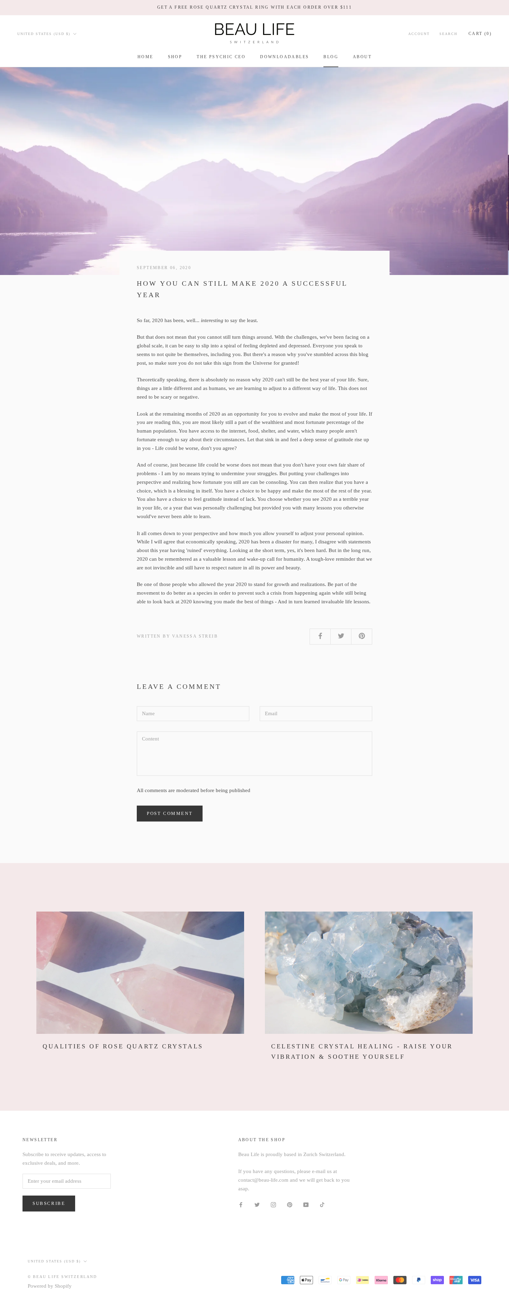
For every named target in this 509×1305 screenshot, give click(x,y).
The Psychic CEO (221, 56)
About (362, 56)
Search (448, 33)
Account (419, 33)
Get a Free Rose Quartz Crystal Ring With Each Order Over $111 (254, 7)
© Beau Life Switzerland (62, 1277)
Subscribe (49, 1203)
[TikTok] (322, 1204)
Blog (330, 56)
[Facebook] (240, 1204)
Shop (175, 56)
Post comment (170, 813)
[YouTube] (306, 1204)
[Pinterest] (289, 1204)
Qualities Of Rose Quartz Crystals (123, 1046)
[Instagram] (273, 1204)
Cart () (480, 33)
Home (145, 56)
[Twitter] (257, 1204)
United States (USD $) (43, 33)
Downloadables (284, 56)
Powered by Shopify (50, 1286)
